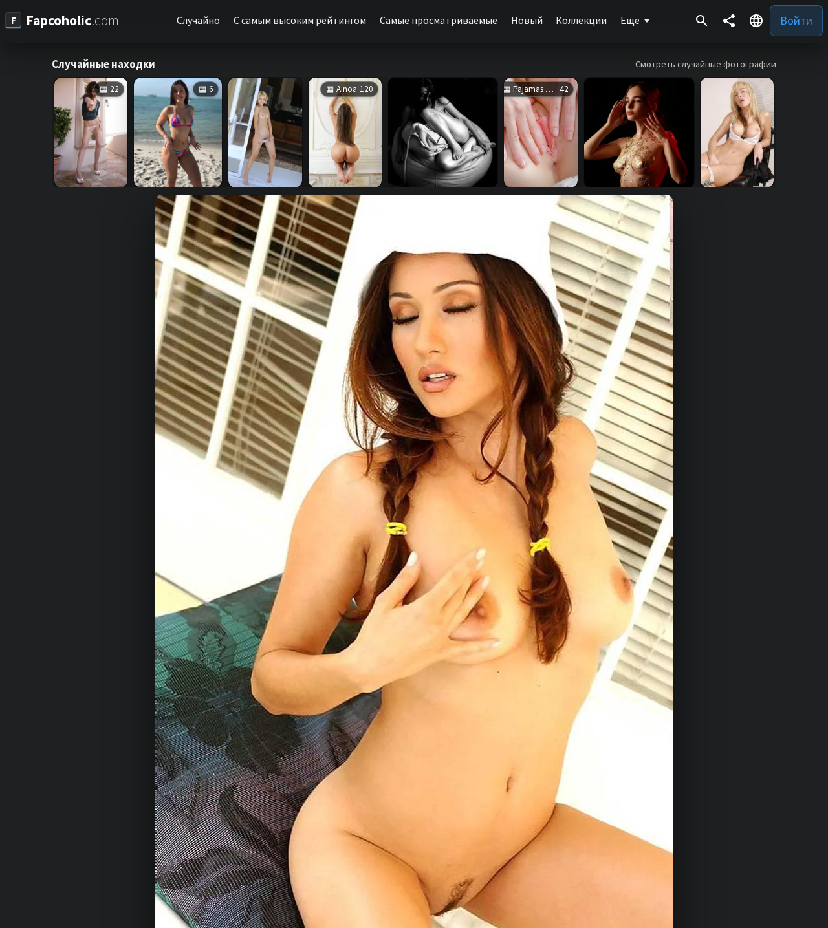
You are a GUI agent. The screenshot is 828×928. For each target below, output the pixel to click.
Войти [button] (796, 20)
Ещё (630, 20)
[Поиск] (701, 21)
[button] (756, 21)
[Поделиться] (729, 21)
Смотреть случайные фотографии (705, 64)
